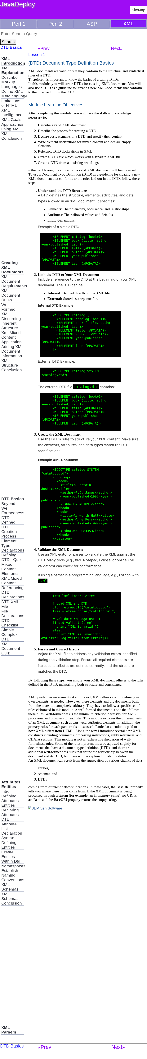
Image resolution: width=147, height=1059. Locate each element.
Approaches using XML (12, 126)
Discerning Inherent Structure (11, 323)
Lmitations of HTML (10, 103)
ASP (92, 24)
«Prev (44, 48)
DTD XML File (10, 603)
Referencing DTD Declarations (12, 592)
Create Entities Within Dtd (10, 856)
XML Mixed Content (11, 580)
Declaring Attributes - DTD (11, 814)
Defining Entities (8, 844)
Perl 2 (55, 24)
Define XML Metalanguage (12, 93)
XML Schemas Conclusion (11, 898)
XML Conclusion (11, 135)
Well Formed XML (8, 309)
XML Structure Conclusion (11, 365)
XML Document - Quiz (12, 648)
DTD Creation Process (9, 531)
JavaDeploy (17, 4)
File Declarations (12, 613)
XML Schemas (10, 886)
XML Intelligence (11, 112)
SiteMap (138, 10)
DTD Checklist (9, 622)
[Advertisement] (12, 202)
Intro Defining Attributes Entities (10, 798)
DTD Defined (8, 519)
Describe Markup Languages (11, 82)
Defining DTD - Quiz (11, 557)
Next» (117, 48)
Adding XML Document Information (12, 351)
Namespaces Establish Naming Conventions (12, 873)
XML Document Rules (10, 295)
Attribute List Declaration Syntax (11, 831)
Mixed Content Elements (10, 569)
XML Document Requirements (12, 281)
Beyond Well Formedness (12, 508)
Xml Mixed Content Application (11, 337)
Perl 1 (18, 24)
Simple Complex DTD (9, 634)
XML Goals (11, 119)
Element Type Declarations (12, 545)
